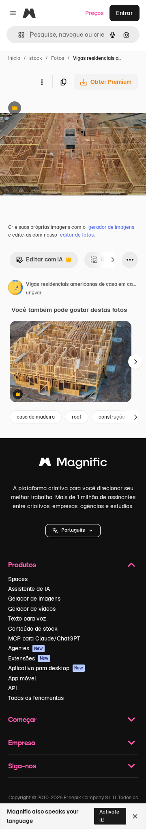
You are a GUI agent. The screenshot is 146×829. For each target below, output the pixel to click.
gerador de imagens (111, 227)
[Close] (135, 816)
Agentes (25, 648)
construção (112, 417)
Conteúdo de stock (33, 628)
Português (73, 530)
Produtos (22, 564)
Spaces (18, 579)
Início (14, 58)
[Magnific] (73, 464)
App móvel (22, 678)
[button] (73, 530)
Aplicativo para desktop (45, 668)
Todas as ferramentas (36, 698)
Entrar (124, 13)
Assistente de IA (29, 588)
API (12, 688)
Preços (94, 13)
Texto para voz (27, 618)
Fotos (57, 58)
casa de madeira (36, 417)
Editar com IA (39, 262)
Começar (22, 719)
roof (77, 417)
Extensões (28, 658)
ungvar (34, 292)
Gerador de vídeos (32, 608)
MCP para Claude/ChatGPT (44, 638)
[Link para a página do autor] (15, 288)
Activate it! (109, 816)
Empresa (21, 742)
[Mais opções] (42, 82)
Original (52, 109)
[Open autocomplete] (18, 35)
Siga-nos (22, 765)
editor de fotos (77, 235)
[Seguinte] (112, 260)
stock (35, 58)
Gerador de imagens (34, 598)
